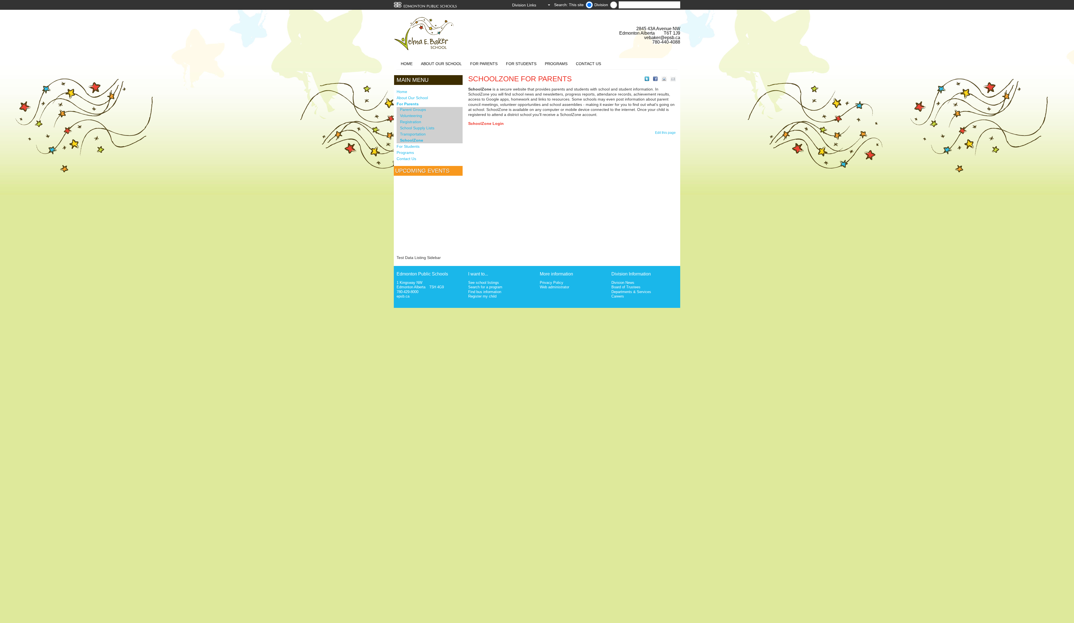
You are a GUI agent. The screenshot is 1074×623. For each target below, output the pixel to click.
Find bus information (484, 292)
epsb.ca (403, 296)
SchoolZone (411, 140)
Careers (617, 296)
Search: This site (569, 5)
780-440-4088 (666, 42)
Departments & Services (631, 292)
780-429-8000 (407, 292)
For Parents (484, 63)
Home (407, 63)
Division (601, 5)
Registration (410, 122)
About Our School (441, 63)
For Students (521, 63)
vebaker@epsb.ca (662, 37)
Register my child (482, 296)
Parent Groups (413, 109)
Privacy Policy (551, 282)
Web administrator (554, 287)
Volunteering (411, 115)
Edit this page (666, 133)
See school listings (483, 282)
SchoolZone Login (486, 123)
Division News (622, 282)
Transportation (413, 134)
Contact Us (588, 63)
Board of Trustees (625, 287)
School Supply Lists (417, 128)
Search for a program (485, 287)
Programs (556, 63)
